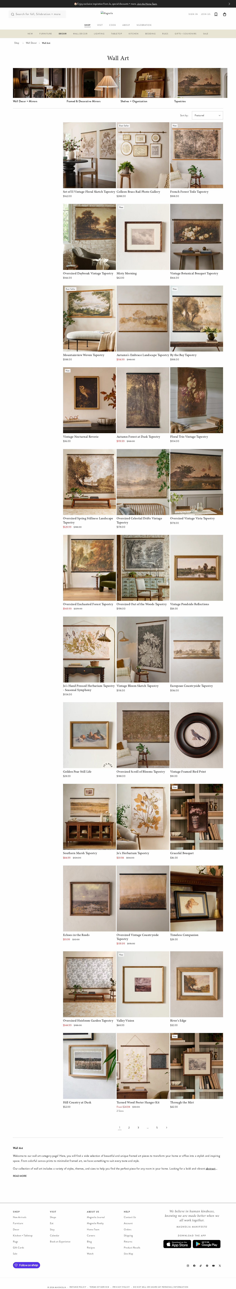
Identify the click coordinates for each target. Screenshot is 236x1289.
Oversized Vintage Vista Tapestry (189, 451)
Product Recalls (132, 1247)
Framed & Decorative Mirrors (84, 101)
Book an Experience (60, 1241)
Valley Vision (124, 954)
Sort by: (184, 115)
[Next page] (166, 1127)
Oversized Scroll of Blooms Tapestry (138, 704)
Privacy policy (121, 1287)
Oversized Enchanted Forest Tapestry (85, 537)
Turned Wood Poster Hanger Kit (135, 1035)
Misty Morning (125, 206)
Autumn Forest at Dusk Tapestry (136, 370)
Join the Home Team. (147, 4)
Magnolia (60, 1287)
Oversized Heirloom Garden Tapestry (84, 954)
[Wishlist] (216, 14)
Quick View (89, 184)
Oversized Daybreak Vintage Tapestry (85, 206)
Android (206, 1244)
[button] (30, 34)
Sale (15, 1253)
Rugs (15, 1241)
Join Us (206, 14)
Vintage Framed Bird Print (185, 704)
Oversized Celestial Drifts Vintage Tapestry (142, 451)
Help (127, 1211)
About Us (93, 1211)
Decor (16, 1229)
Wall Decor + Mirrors (25, 101)
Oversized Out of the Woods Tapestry (139, 537)
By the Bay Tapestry (182, 288)
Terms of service (99, 1287)
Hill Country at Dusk (75, 1035)
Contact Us (130, 1217)
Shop (16, 43)
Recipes (91, 1247)
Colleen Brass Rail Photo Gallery (136, 125)
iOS (177, 1244)
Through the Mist (180, 1035)
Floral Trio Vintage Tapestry (186, 370)
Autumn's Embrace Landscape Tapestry (139, 288)
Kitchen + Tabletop (23, 1235)
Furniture (18, 1223)
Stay (52, 1229)
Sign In (193, 14)
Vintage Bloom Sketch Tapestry (135, 619)
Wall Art (118, 59)
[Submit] (12, 14)
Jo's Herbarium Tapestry (131, 786)
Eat (52, 1223)
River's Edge (177, 954)
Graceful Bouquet (180, 786)
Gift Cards (18, 1247)
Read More (20, 1176)
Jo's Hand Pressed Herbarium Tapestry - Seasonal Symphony (86, 621)
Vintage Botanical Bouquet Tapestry (191, 206)
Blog (89, 1241)
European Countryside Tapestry (188, 619)
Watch (90, 1253)
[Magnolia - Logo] (118, 14)
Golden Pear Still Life (75, 704)
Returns (128, 1241)
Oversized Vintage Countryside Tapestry (140, 868)
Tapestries (180, 101)
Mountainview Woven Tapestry (81, 288)
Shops (53, 1217)
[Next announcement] (229, 4)
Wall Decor (31, 43)
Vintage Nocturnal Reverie (78, 370)
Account (128, 1223)
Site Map (128, 1253)
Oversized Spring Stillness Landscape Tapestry (85, 453)
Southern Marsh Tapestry (78, 786)
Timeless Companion (182, 868)
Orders (127, 1229)
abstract (211, 1169)
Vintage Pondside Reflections (187, 537)
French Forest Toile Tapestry (186, 125)
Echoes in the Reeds (75, 868)
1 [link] (119, 1127)
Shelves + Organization (134, 101)
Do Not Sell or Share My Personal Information (160, 1287)
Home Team (93, 1229)
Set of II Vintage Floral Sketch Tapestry (86, 125)
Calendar (54, 1235)
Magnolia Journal (96, 1217)
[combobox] (37, 14)
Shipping (128, 1235)
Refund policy (78, 1287)
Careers (91, 1235)
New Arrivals (19, 1217)
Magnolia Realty (95, 1223)
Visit (53, 1211)
